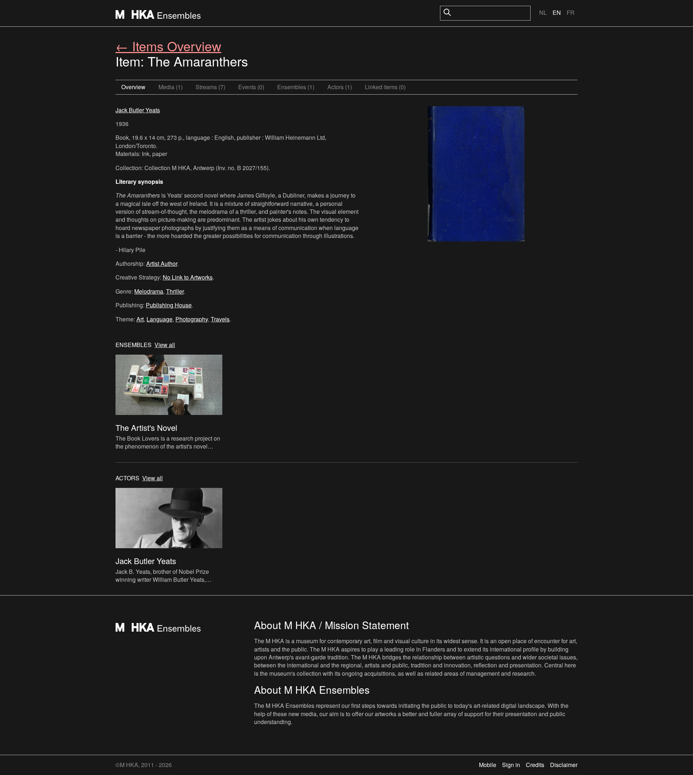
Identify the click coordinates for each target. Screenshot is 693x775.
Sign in (511, 765)
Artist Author (161, 263)
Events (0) (251, 87)
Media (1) (170, 87)
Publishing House (169, 305)
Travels (220, 319)
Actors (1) (339, 87)
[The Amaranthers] (476, 174)
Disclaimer (564, 765)
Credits (535, 765)
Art (140, 319)
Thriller (175, 291)
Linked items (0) (385, 87)
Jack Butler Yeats (138, 110)
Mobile (487, 765)
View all (164, 345)
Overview (133, 87)
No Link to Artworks (188, 277)
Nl (543, 12)
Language (160, 319)
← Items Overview (168, 45)
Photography (191, 319)
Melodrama (148, 291)
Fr (571, 12)
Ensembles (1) (295, 87)
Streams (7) (210, 87)
